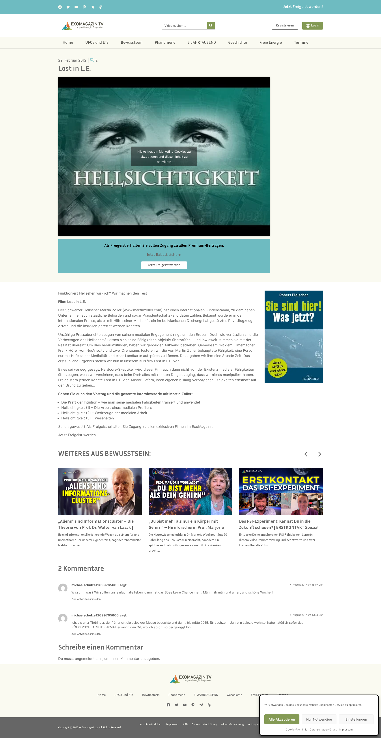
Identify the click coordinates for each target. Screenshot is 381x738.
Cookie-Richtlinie (296, 729)
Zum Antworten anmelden (86, 599)
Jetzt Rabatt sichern (150, 724)
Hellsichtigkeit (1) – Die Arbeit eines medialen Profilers (106, 407)
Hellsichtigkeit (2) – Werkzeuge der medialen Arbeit (104, 413)
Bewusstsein (131, 43)
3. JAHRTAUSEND (202, 43)
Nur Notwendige (319, 719)
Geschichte (237, 43)
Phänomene (165, 43)
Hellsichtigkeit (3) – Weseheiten (87, 418)
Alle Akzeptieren (282, 719)
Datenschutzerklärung (323, 729)
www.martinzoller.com (142, 310)
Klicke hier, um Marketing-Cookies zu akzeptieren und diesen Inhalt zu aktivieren (164, 156)
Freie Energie (270, 43)
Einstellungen (356, 719)
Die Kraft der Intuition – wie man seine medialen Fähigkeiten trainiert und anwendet (130, 402)
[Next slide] (319, 454)
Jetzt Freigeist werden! (303, 7)
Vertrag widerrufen (258, 724)
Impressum (346, 729)
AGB (185, 724)
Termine (301, 43)
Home (68, 43)
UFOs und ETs (96, 43)
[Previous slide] (306, 454)
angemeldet (85, 658)
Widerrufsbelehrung (232, 724)
